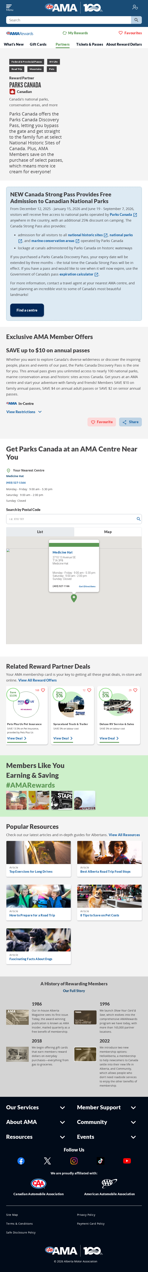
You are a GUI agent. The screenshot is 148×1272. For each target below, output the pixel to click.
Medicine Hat (62, 552)
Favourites (133, 33)
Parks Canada (123, 214)
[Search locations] (139, 519)
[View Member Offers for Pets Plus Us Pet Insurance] (26, 705)
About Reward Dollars (124, 44)
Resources (19, 1136)
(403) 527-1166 (16, 482)
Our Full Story (74, 991)
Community (92, 1121)
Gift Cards (38, 44)
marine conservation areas (55, 241)
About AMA (21, 1121)
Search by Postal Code (23, 509)
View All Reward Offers (37, 680)
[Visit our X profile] (47, 1160)
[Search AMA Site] (136, 20)
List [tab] (40, 532)
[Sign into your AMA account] (135, 6)
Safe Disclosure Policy (21, 1232)
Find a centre (27, 310)
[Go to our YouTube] (127, 1160)
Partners (63, 44)
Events (85, 1136)
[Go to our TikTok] (100, 1160)
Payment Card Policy (91, 1223)
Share (134, 422)
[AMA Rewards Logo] (19, 33)
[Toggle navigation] (9, 7)
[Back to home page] (74, 7)
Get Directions (87, 586)
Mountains (35, 69)
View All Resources (124, 835)
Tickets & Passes (89, 44)
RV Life (53, 61)
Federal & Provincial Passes (27, 61)
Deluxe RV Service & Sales (117, 724)
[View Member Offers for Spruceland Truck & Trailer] (72, 705)
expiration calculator (79, 274)
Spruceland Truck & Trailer (70, 724)
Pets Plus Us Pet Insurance (24, 724)
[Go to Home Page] (74, 1250)
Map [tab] (108, 532)
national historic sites (88, 235)
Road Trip (17, 69)
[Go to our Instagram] (74, 1160)
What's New (14, 44)
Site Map (12, 1215)
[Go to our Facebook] (21, 1160)
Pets (51, 69)
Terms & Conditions (19, 1223)
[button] (73, 598)
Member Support (99, 1107)
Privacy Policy (86, 1215)
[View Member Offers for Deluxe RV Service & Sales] (118, 705)
